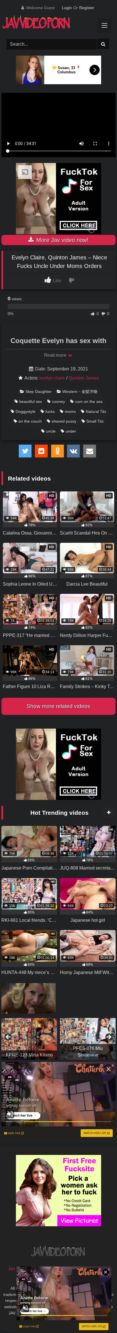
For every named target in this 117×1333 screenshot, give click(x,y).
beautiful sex (30, 401)
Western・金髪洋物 (79, 391)
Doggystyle (25, 411)
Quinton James (83, 378)
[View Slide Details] (29, 1039)
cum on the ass (89, 401)
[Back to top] (99, 1316)
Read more (55, 355)
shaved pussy (64, 421)
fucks (50, 411)
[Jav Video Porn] (52, 24)
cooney (58, 401)
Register (86, 7)
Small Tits (95, 421)
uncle (51, 431)
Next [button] (108, 1037)
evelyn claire (52, 378)
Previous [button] (8, 1037)
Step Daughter (39, 391)
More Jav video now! (62, 240)
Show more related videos (58, 706)
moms (70, 411)
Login (67, 7)
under (71, 431)
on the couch (30, 421)
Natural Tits (96, 411)
